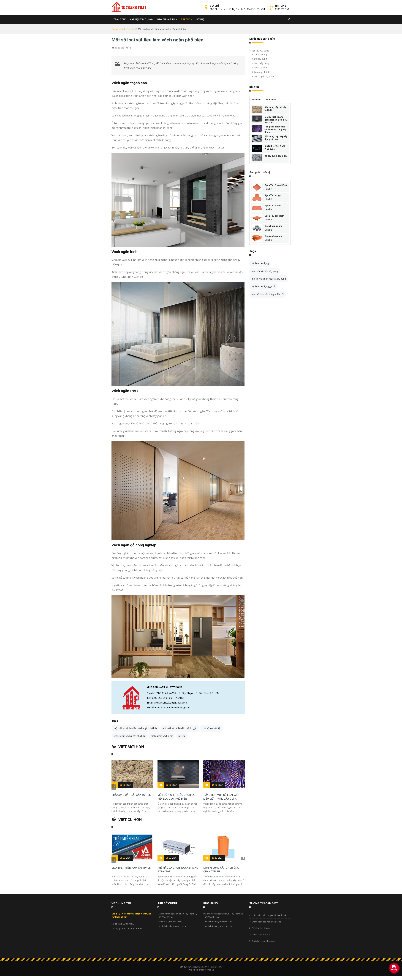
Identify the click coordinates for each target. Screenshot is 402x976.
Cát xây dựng (260, 54)
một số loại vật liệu (211, 728)
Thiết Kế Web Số (206, 969)
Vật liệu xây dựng (141, 19)
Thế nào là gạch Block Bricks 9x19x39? (178, 869)
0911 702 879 (177, 698)
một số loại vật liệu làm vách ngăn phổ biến (136, 728)
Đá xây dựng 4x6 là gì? (275, 156)
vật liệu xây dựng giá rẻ (263, 286)
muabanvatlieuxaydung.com (173, 707)
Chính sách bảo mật (261, 934)
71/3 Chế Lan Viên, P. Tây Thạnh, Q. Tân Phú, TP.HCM (237, 9)
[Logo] (128, 7)
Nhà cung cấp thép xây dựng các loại (275, 137)
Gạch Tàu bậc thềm (274, 216)
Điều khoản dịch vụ (261, 928)
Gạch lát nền (260, 67)
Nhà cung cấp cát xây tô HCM (131, 794)
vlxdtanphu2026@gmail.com (170, 702)
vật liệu (181, 735)
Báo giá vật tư (166, 19)
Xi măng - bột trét (263, 71)
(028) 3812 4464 (175, 921)
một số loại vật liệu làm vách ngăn (180, 728)
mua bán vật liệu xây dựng (265, 271)
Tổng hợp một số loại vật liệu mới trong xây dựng (221, 796)
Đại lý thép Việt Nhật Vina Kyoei (274, 147)
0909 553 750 (282, 9)
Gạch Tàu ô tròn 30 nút (276, 185)
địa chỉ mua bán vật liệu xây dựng (269, 278)
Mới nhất (256, 99)
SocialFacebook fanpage (263, 941)
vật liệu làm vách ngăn (162, 735)
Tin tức (185, 19)
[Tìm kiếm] (289, 19)
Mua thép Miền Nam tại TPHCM (131, 867)
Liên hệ (200, 19)
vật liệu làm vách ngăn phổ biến (130, 735)
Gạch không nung (273, 226)
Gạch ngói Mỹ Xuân (264, 76)
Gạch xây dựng (261, 63)
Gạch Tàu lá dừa (272, 205)
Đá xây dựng (260, 58)
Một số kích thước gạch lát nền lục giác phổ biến (177, 796)
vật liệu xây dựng (260, 263)
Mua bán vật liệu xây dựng (209, 966)
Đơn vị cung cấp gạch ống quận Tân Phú (221, 869)
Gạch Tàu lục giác (273, 195)
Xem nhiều (271, 99)
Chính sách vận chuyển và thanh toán (269, 915)
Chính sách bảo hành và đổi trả (266, 921)
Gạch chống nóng (273, 236)
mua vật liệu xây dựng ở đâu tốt (268, 294)
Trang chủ (119, 19)
